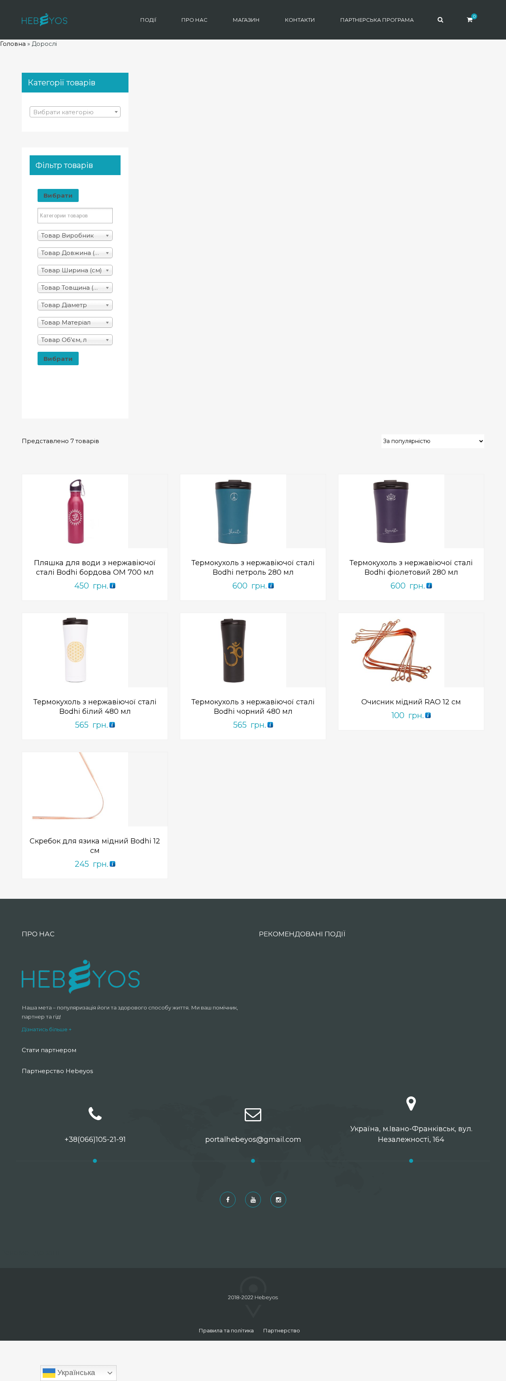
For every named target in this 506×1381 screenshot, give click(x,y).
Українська (75, 1372)
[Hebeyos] (44, 20)
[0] (469, 19)
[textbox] (75, 112)
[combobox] (75, 111)
